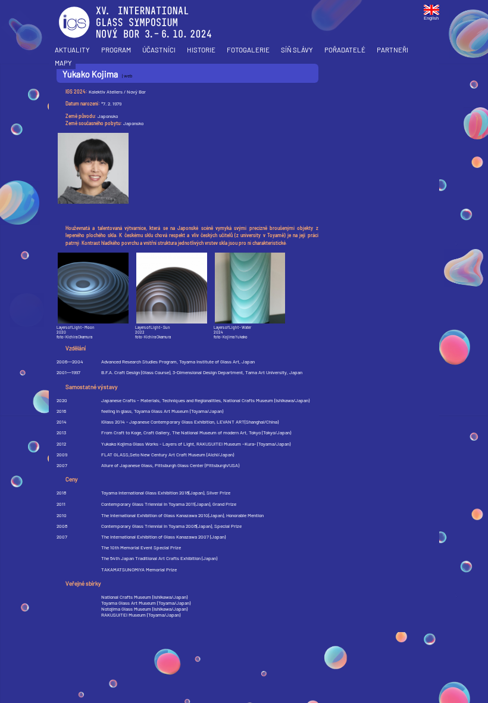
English (431, 18)
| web (127, 76)
